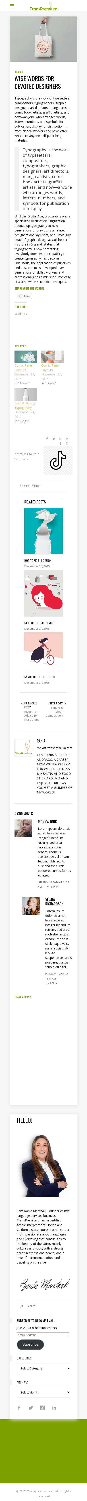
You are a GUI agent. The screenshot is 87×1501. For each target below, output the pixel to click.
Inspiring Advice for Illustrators (31, 716)
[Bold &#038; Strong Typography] (25, 394)
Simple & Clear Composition (54, 712)
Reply (54, 886)
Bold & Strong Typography (24, 405)
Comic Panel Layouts (23, 367)
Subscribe (30, 1344)
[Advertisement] (48, 1451)
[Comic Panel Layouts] (25, 357)
